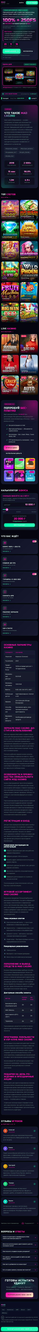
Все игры (5, 197)
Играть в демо (11, 448)
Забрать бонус (10, 51)
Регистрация (32, 2)
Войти (21, 2)
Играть (29, 1326)
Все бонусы (28, 51)
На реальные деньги (14, 453)
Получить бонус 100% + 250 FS (19, 1295)
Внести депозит (19, 525)
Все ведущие (6, 331)
